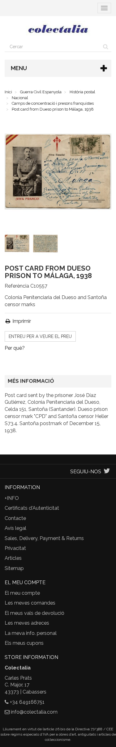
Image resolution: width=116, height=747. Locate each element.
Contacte (15, 518)
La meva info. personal (31, 633)
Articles (13, 558)
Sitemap (14, 568)
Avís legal (15, 528)
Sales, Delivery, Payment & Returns (44, 538)
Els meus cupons (24, 643)
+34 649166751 (27, 702)
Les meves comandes (30, 603)
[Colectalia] (58, 29)
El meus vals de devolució (34, 613)
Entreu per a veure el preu (40, 336)
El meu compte (22, 593)
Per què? (15, 348)
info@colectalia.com (34, 712)
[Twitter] (106, 472)
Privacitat (15, 548)
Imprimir (21, 321)
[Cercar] (105, 46)
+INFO (12, 498)
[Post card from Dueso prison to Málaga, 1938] (18, 244)
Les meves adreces (27, 623)
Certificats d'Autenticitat (32, 508)
